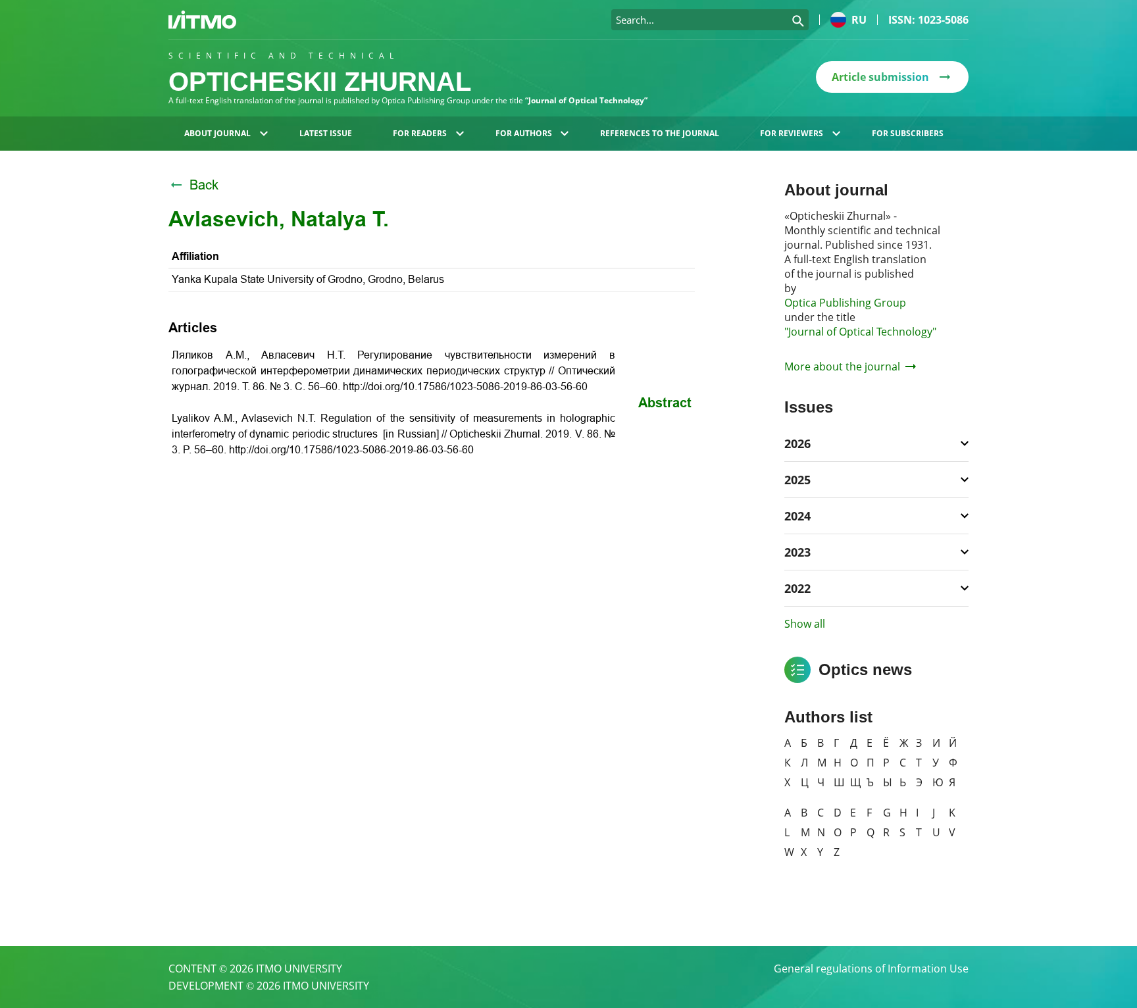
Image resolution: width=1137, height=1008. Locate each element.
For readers (420, 133)
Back (204, 185)
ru (859, 20)
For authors (523, 133)
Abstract (665, 402)
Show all (804, 623)
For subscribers (908, 133)
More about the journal (842, 366)
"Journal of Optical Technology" (860, 331)
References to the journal (659, 133)
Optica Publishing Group (845, 302)
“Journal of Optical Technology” (586, 100)
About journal (217, 133)
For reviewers (791, 133)
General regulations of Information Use (871, 968)
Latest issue (325, 133)
